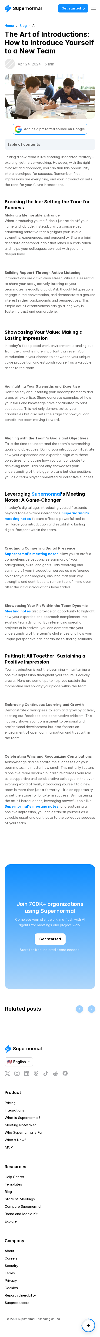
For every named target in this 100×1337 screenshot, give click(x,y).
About (9, 1251)
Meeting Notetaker (20, 1125)
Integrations (14, 1110)
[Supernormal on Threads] (36, 1073)
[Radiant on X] (7, 1073)
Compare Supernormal (23, 1206)
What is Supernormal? (22, 1117)
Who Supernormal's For (24, 1132)
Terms (10, 1273)
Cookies (11, 1288)
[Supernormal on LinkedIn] (26, 1073)
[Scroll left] (79, 1009)
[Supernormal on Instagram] (17, 1073)
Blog (23, 26)
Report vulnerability (20, 1295)
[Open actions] (88, 1325)
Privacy (11, 1280)
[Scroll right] (91, 1009)
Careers (11, 1258)
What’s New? (15, 1140)
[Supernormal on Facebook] (65, 1073)
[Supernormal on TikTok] (45, 1073)
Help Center (14, 1177)
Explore (11, 1221)
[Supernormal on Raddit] (55, 1073)
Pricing (10, 1103)
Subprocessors (17, 1302)
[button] (50, 1288)
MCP (9, 1147)
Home (9, 26)
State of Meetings (20, 1199)
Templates (13, 1184)
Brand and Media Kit (21, 1214)
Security (11, 1265)
